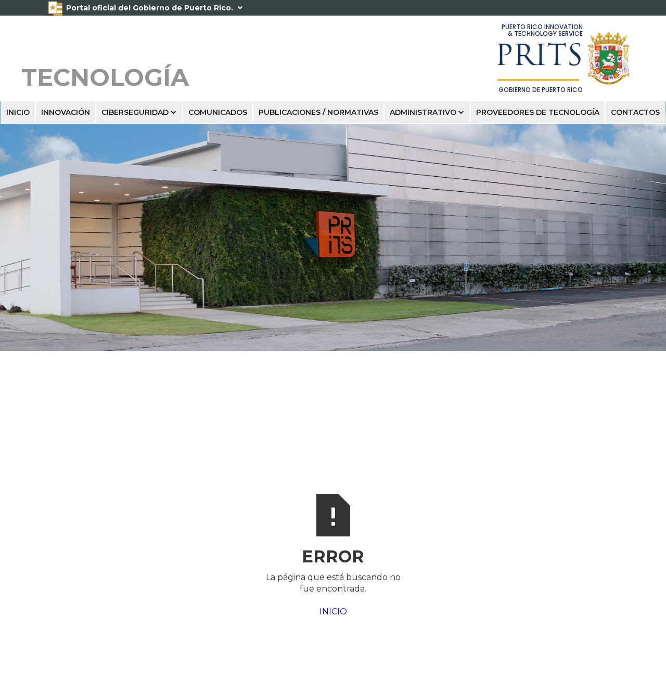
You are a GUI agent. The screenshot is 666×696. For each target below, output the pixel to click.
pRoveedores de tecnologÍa (537, 112)
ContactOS (635, 112)
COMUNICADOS (217, 112)
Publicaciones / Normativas (318, 112)
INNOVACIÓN (65, 112)
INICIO (18, 112)
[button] (139, 112)
